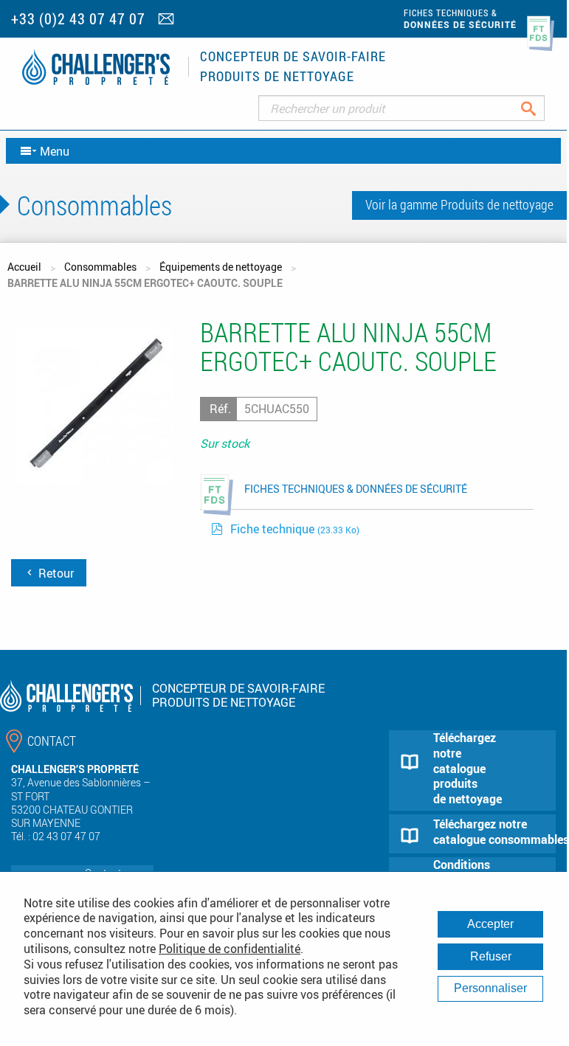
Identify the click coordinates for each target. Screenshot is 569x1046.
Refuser (490, 956)
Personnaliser (490, 988)
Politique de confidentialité (229, 949)
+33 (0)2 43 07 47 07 (78, 19)
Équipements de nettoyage (220, 267)
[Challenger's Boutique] (96, 67)
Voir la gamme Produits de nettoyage (459, 204)
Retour (54, 573)
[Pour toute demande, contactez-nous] (168, 20)
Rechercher (540, 108)
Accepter (490, 924)
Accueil (24, 267)
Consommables (100, 267)
